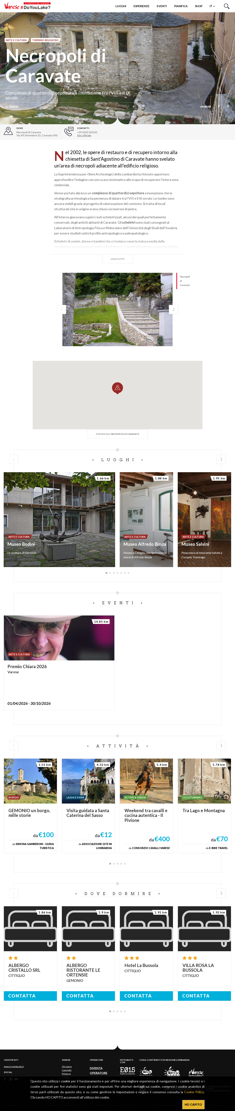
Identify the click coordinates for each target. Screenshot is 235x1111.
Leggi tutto (117, 259)
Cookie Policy (194, 1092)
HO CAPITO (193, 1104)
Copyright (66, 1070)
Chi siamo (67, 1066)
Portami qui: (117, 434)
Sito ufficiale (84, 135)
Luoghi (120, 6)
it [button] (211, 6)
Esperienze (141, 6)
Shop (198, 6)
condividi (205, 106)
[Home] (29, 6)
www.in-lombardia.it (14, 1066)
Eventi (162, 6)
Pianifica (181, 6)
